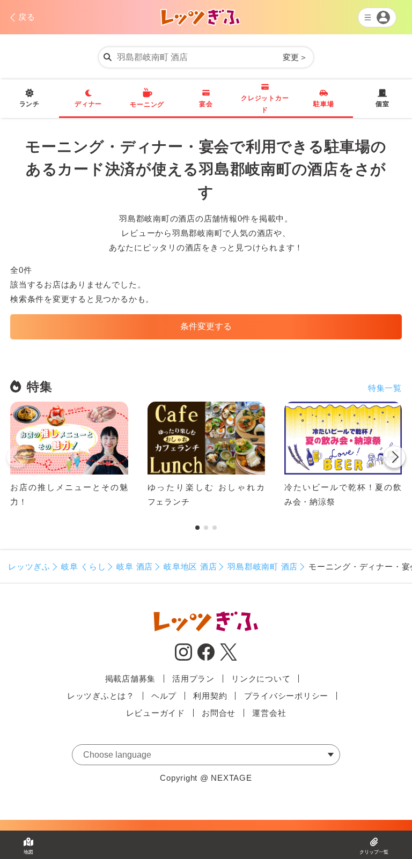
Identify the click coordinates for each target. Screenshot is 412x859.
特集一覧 (385, 388)
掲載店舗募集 (130, 678)
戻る (26, 16)
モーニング (147, 104)
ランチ (29, 104)
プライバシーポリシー (286, 695)
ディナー (88, 104)
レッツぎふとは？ (101, 695)
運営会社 (269, 712)
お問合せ (219, 712)
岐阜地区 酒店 (190, 566)
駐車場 (323, 104)
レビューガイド (155, 712)
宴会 (206, 104)
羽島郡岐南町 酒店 (262, 566)
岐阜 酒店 (134, 566)
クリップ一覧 (373, 852)
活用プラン (193, 678)
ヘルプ (163, 695)
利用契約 (210, 695)
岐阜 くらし (83, 566)
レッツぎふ (29, 566)
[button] (394, 459)
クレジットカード (265, 104)
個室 (382, 104)
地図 (28, 852)
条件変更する (206, 326)
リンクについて (260, 678)
